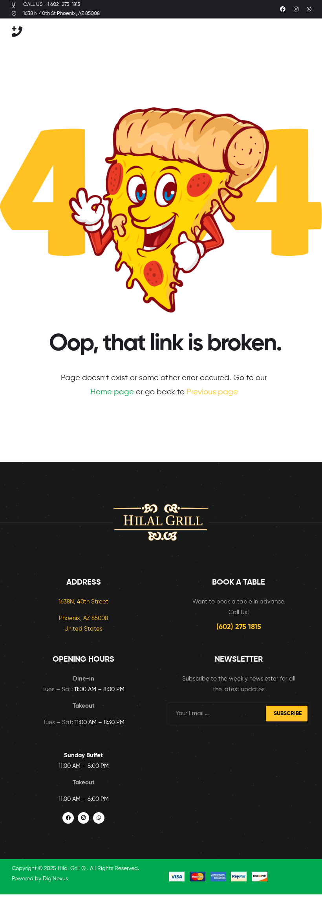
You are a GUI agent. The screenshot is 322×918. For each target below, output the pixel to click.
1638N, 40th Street (83, 602)
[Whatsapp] (309, 9)
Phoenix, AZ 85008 (83, 618)
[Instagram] (296, 9)
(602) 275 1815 (238, 627)
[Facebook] (282, 9)
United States (83, 629)
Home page (112, 392)
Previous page (212, 392)
